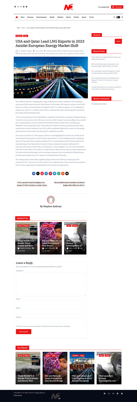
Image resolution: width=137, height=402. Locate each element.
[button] (122, 17)
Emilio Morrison (50, 248)
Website (18, 317)
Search (96, 35)
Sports (84, 17)
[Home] (16, 17)
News (23, 17)
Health (52, 17)
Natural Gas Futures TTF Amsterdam (44, 53)
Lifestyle (60, 17)
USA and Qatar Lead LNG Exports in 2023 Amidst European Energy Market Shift (50, 43)
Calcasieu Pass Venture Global (57, 51)
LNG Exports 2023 (25, 53)
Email (18, 308)
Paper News (39, 393)
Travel (91, 17)
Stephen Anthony (26, 51)
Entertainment (41, 17)
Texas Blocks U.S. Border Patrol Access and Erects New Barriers (26, 244)
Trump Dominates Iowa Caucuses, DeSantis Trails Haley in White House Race (106, 88)
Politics (76, 17)
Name (18, 299)
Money (68, 17)
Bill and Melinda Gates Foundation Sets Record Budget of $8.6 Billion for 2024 (50, 245)
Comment (19, 271)
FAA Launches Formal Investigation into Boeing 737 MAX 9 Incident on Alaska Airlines (105, 80)
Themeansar (18, 395)
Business (30, 17)
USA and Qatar (80, 53)
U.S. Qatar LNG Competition (66, 53)
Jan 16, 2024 (21, 251)
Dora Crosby (73, 248)
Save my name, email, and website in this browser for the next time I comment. (44, 326)
